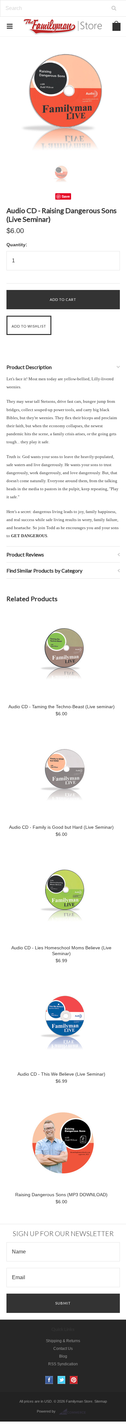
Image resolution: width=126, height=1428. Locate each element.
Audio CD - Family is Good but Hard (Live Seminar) (61, 827)
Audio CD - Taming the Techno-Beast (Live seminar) (61, 706)
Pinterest (74, 1380)
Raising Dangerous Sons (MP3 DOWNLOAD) (61, 1194)
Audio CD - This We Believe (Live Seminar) (61, 1074)
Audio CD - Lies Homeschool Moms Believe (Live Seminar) (61, 950)
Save (66, 196)
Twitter (62, 1380)
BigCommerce (74, 1411)
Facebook (49, 1380)
